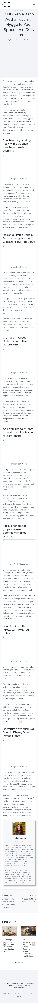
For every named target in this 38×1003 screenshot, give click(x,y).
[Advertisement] (19, 60)
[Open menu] (34, 4)
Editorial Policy (23, 986)
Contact (30, 984)
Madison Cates (15, 40)
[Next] (33, 944)
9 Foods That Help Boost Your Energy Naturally (29, 900)
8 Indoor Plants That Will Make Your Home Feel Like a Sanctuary (8, 901)
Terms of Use (19, 988)
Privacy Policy (17, 984)
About (10, 986)
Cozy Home (19, 10)
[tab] (15, 962)
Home (6, 984)
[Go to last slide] (4, 944)
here (20, 721)
